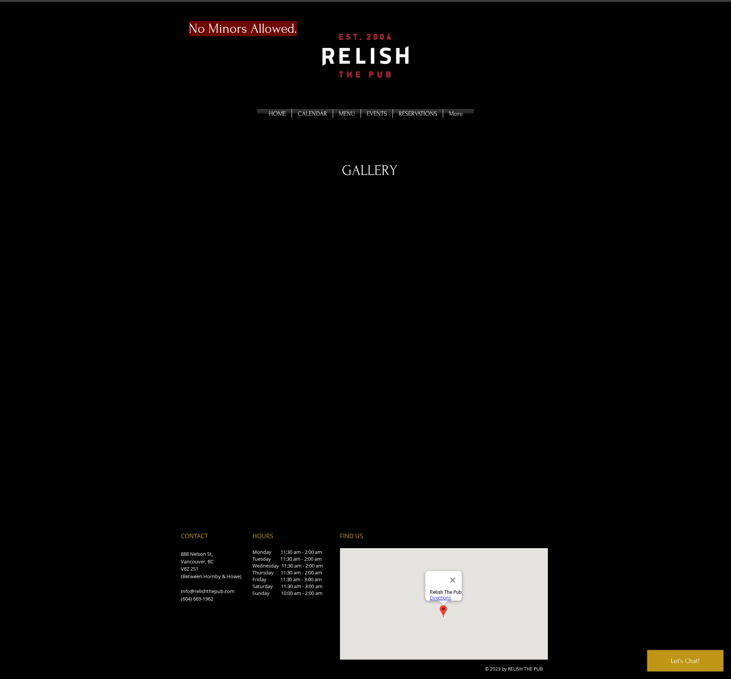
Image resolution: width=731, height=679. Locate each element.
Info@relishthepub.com (208, 591)
